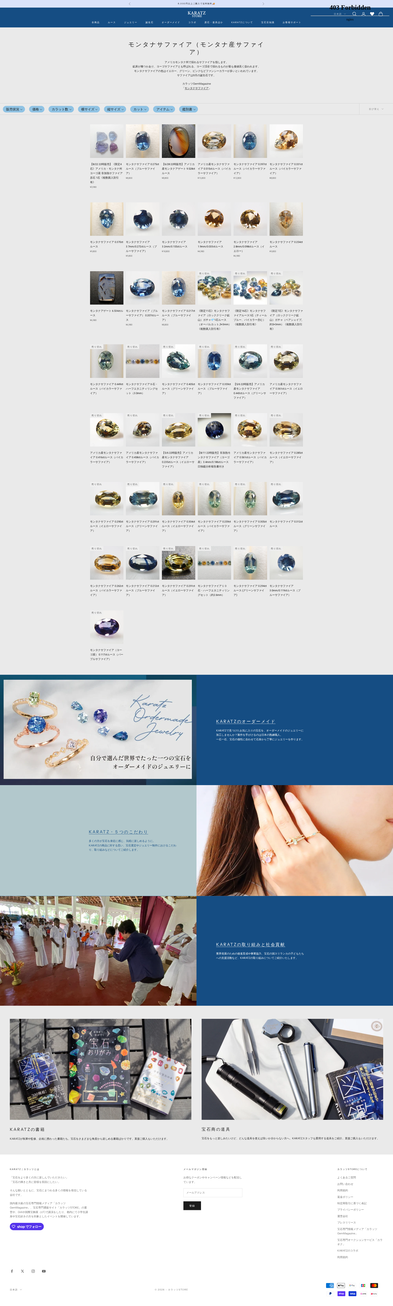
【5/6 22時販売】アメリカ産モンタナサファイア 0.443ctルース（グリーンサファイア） (250, 391)
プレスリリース (346, 1222)
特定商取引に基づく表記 (352, 1203)
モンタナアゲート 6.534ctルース (106, 313)
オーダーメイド (171, 22)
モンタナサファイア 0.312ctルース (286, 524)
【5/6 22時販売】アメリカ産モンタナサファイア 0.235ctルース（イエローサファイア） (178, 459)
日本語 (14, 1289)
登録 (192, 1205)
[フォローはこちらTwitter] (22, 1271)
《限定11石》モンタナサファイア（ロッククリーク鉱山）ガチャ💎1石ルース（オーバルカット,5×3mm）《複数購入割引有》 (214, 319)
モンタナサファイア (197, 88)
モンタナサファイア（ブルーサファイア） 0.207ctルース (142, 315)
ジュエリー (130, 22)
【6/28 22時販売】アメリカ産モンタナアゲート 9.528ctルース (178, 169)
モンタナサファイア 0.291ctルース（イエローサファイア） (178, 590)
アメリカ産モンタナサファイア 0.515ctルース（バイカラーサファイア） (214, 169)
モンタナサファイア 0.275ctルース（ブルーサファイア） (142, 169)
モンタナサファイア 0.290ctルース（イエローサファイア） (106, 526)
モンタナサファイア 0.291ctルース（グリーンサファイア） (142, 526)
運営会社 (342, 1216)
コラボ (192, 22)
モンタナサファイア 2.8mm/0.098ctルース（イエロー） (249, 246)
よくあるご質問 (346, 1177)
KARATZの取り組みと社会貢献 (250, 944)
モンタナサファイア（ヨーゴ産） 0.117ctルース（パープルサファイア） (106, 654)
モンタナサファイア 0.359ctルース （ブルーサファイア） (214, 389)
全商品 (96, 22)
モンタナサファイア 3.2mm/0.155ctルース (174, 244)
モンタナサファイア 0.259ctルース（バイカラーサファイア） (214, 526)
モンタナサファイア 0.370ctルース (106, 244)
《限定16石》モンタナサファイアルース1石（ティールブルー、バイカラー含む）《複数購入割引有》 (250, 317)
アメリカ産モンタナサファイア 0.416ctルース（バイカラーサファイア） (106, 457)
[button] (14, 109)
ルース (112, 22)
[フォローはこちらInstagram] (33, 1271)
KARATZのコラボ (347, 1250)
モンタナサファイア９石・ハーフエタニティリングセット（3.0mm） (142, 389)
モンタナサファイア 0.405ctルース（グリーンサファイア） (178, 389)
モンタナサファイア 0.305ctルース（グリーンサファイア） (250, 526)
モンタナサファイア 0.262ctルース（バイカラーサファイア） (106, 590)
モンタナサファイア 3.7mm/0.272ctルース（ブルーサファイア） (141, 246)
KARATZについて (242, 22)
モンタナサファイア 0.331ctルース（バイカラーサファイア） (286, 169)
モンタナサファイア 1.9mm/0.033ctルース (210, 244)
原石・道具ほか (213, 22)
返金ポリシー (345, 1196)
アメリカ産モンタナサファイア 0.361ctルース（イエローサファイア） (286, 389)
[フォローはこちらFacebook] (12, 1271)
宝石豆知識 (267, 22)
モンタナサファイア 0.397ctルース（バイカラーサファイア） (250, 169)
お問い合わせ (345, 1184)
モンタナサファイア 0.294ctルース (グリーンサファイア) (250, 590)
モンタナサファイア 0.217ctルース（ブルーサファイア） (178, 315)
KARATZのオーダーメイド (246, 721)
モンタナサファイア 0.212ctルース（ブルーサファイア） (142, 590)
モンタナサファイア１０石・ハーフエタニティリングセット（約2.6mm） (214, 590)
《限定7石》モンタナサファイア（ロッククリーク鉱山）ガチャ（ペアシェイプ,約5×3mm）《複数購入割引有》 (286, 319)
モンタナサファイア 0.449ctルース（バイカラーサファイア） (106, 389)
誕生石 (150, 22)
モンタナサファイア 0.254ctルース (286, 244)
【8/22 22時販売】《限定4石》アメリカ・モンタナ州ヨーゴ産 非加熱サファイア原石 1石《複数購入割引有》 (106, 173)
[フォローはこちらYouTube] (44, 1271)
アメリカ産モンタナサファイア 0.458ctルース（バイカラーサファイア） (142, 457)
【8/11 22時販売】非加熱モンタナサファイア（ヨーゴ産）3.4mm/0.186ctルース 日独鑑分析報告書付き (214, 459)
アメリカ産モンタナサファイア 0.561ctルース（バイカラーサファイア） (250, 457)
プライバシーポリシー (350, 1209)
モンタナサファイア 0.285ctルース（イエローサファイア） (286, 457)
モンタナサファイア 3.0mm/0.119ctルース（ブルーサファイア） (285, 590)
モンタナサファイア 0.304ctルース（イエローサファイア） (178, 526)
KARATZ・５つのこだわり (118, 831)
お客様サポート (292, 22)
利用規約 (342, 1190)
